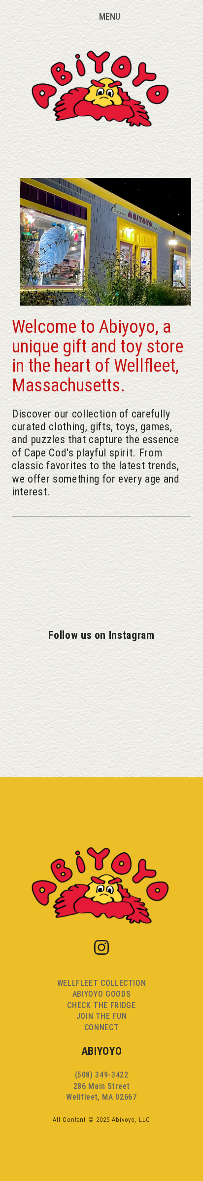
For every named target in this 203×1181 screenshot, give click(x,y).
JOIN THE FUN (101, 1016)
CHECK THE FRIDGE (101, 1005)
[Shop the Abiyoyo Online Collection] (68, 570)
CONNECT (101, 1027)
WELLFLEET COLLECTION (101, 983)
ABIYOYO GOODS (101, 994)
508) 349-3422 (102, 1074)
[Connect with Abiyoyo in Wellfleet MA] (71, 601)
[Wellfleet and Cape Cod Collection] (66, 538)
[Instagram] (101, 947)
